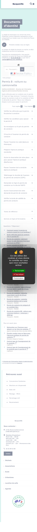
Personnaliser (18, 278)
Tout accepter (19, 270)
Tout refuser (19, 274)
